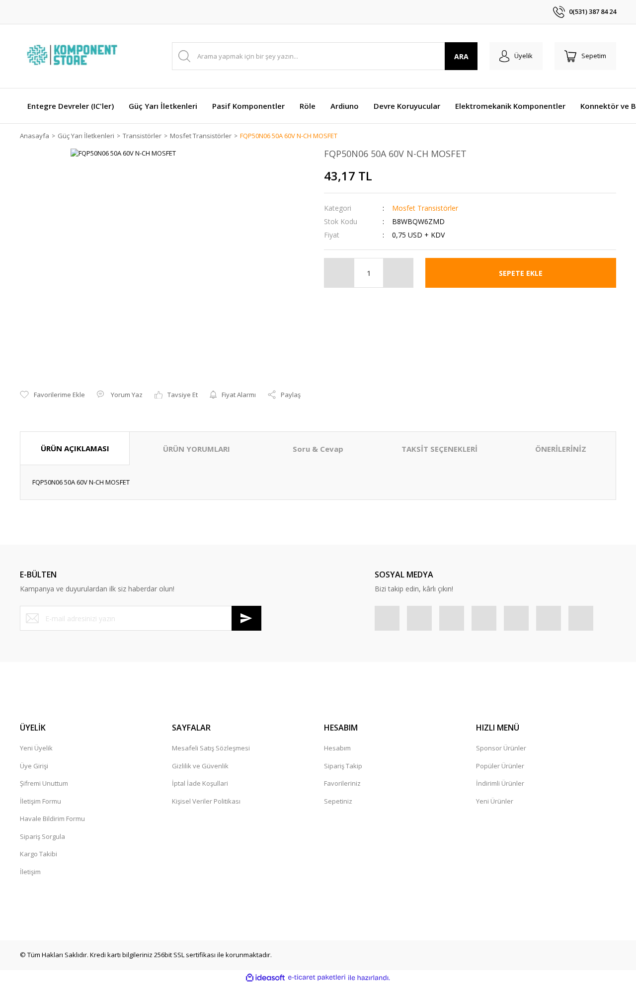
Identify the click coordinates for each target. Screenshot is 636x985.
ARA (461, 56)
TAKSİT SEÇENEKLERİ (439, 449)
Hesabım (337, 747)
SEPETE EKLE (521, 273)
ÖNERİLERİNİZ (560, 449)
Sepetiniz (338, 801)
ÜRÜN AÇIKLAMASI (75, 448)
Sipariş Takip (343, 765)
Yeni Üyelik (36, 747)
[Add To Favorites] (52, 395)
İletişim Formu (40, 801)
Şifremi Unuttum (44, 783)
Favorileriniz (342, 783)
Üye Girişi (34, 765)
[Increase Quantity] (398, 272)
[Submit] (246, 618)
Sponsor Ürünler (501, 747)
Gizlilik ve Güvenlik (200, 765)
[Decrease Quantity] (339, 272)
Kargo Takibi (38, 853)
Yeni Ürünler (494, 801)
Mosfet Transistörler (425, 208)
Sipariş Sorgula (42, 836)
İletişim (30, 871)
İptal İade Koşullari (200, 783)
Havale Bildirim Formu (52, 818)
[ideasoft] (265, 978)
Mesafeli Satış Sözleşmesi (211, 747)
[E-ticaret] (317, 978)
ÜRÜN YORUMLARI (196, 449)
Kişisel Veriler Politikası (206, 801)
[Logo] (73, 56)
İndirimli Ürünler (500, 783)
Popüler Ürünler (500, 765)
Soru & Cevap (318, 449)
